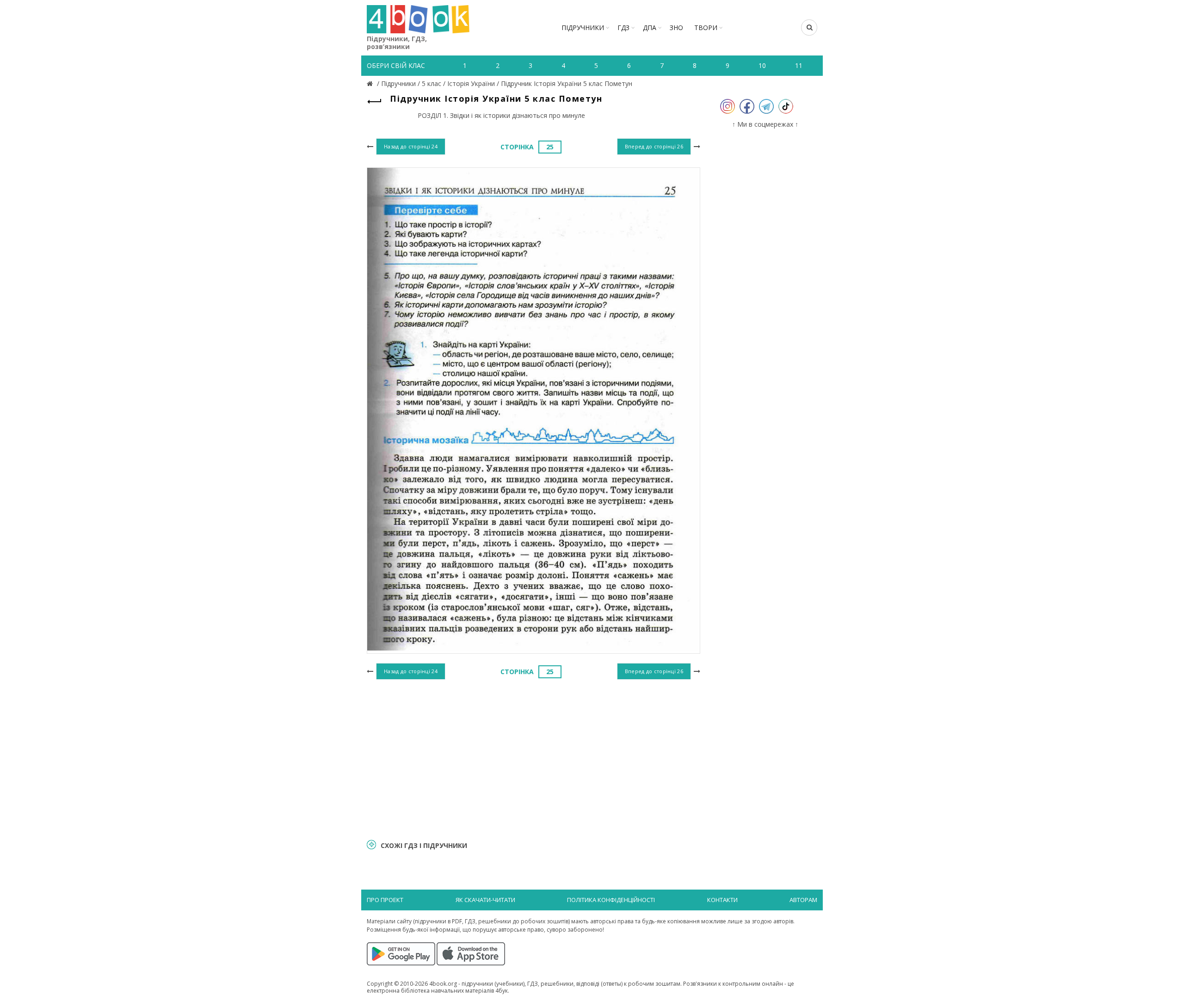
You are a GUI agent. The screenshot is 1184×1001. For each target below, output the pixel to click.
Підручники (582, 27)
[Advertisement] (533, 758)
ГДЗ (623, 27)
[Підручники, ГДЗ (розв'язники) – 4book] (371, 83)
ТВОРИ (705, 27)
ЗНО (676, 27)
